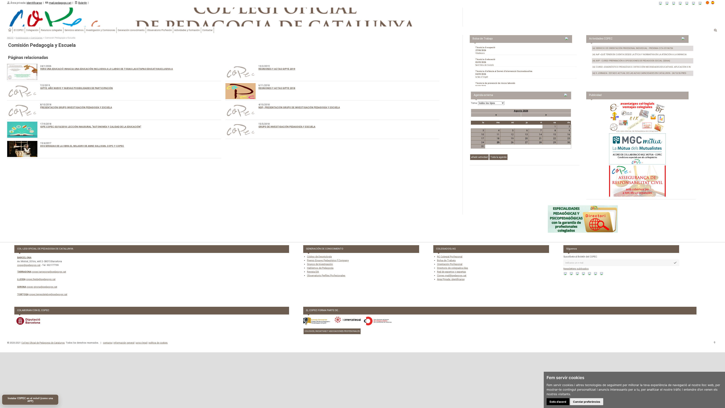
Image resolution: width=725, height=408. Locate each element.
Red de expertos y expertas (451, 271)
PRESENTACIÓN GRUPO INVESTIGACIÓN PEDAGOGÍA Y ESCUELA (76, 107)
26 (512, 142)
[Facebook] (675, 3)
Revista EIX (313, 271)
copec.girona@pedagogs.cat (42, 286)
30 (568, 142)
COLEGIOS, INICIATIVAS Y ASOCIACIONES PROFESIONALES (332, 331)
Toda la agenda (498, 157)
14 (540, 134)
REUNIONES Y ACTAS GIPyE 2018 (276, 88)
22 (554, 138)
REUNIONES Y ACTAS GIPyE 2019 (276, 69)
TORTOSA (23, 294)
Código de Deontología (319, 256)
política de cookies (158, 343)
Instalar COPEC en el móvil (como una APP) (30, 400)
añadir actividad (479, 157)
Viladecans (485, 50)
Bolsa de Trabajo (446, 260)
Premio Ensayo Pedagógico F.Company (328, 260)
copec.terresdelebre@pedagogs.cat (48, 294)
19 (512, 138)
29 (554, 142)
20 (526, 138)
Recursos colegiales (51, 30)
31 (482, 146)
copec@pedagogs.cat (28, 265)
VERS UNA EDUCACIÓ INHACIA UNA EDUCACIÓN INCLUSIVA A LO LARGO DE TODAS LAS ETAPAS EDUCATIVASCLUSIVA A (106, 69)
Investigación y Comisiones (100, 30)
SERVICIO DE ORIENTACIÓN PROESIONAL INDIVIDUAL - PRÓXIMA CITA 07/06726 (633, 48)
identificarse (34, 2)
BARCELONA (24, 257)
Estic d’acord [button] (558, 401)
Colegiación (32, 30)
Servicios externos (74, 30)
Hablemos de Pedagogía (320, 268)
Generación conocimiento (131, 30)
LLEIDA (21, 279)
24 (482, 142)
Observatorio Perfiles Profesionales (326, 275)
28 (540, 142)
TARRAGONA (24, 271)
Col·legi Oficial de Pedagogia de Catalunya (43, 343)
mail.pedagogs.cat (60, 2)
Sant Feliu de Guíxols (485, 62)
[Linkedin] (688, 3)
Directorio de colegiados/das (452, 268)
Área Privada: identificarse (450, 279)
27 (526, 142)
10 (482, 134)
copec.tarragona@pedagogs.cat (49, 271)
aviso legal (141, 343)
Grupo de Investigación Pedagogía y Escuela (286, 126)
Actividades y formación (187, 30)
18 (498, 138)
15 (554, 134)
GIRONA (21, 286)
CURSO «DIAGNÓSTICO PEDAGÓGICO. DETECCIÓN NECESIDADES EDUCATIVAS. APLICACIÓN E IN (642, 67)
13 (526, 134)
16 (568, 134)
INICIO (10, 38)
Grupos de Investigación (320, 264)
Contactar (207, 30)
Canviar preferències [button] (586, 401)
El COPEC (19, 30)
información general (124, 343)
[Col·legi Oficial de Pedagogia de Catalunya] (231, 17)
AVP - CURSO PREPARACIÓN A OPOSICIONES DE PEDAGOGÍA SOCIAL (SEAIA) (631, 61)
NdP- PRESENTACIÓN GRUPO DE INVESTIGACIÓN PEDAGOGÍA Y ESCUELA (299, 107)
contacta (107, 343)
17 (482, 138)
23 (568, 138)
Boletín (82, 2)
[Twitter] (681, 3)
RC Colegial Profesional (449, 256)
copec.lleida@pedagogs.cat (41, 279)
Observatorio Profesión (159, 30)
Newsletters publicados (576, 268)
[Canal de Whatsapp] (668, 3)
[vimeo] (701, 3)
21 (540, 138)
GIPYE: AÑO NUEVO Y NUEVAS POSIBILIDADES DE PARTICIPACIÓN (76, 88)
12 (512, 134)
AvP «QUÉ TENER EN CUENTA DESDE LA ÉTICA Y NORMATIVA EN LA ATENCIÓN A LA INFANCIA (639, 54)
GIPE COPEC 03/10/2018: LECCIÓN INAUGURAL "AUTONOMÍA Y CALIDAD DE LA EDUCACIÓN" (90, 126)
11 (498, 134)
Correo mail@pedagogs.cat (451, 275)
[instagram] (694, 3)
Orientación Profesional (449, 264)
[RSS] (661, 3)
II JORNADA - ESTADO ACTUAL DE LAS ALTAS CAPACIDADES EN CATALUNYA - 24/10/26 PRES (639, 73)
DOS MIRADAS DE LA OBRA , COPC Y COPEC (82, 146)
